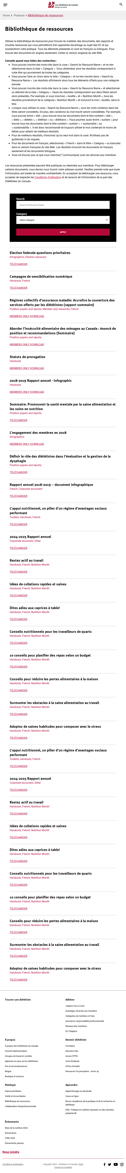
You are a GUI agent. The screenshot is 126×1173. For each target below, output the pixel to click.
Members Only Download (27, 316)
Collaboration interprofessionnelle (20, 1106)
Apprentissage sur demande (78, 1091)
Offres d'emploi (72, 1066)
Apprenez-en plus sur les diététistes (21, 1061)
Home (6, 15)
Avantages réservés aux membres (81, 1010)
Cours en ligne (72, 1096)
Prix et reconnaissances (16, 1066)
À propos (10, 1040)
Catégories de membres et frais (80, 1015)
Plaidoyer (19, 15)
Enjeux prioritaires (13, 1091)
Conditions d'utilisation (12, 1164)
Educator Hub (71, 1050)
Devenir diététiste (75, 1040)
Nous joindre (10, 1152)
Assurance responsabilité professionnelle (84, 1021)
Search (20, 198)
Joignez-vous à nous (74, 1005)
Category (21, 214)
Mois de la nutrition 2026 (16, 1127)
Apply (63, 232)
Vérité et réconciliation (15, 1096)
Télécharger (18, 264)
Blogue (8, 1071)
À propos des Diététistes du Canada (21, 1045)
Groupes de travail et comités (18, 1056)
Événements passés (14, 1143)
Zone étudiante (72, 1061)
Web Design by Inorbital (68, 1166)
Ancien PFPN (71, 1056)
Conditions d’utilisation (48, 177)
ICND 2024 (10, 1138)
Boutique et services (14, 1076)
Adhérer (69, 1000)
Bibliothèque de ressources (17, 1101)
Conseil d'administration (16, 1050)
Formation (70, 1045)
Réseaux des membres (76, 1026)
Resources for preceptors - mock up (82, 1071)
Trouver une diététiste (18, 1000)
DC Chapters (71, 1031)
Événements (12, 1122)
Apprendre (71, 1085)
